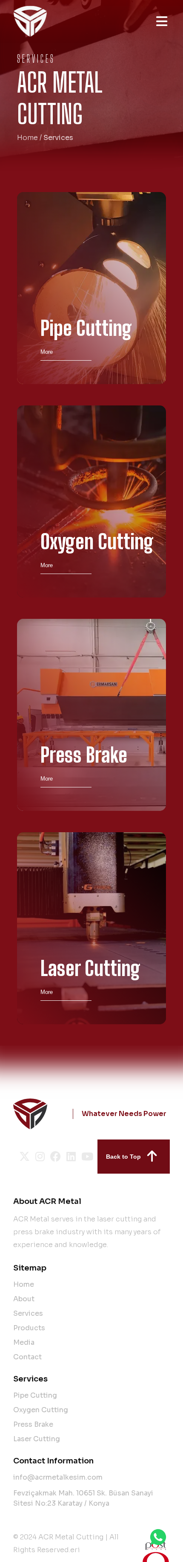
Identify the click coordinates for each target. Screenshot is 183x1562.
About (23, 1298)
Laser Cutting (36, 1438)
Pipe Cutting (35, 1395)
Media (23, 1342)
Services (28, 1313)
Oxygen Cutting (40, 1409)
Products (29, 1327)
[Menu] (162, 21)
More (46, 352)
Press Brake (33, 1424)
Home (27, 137)
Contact (27, 1356)
